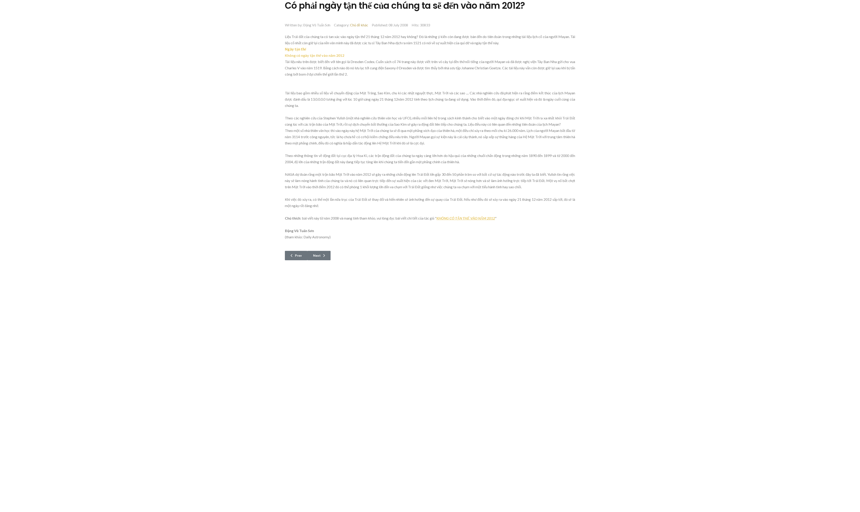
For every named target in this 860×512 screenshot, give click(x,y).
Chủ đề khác (359, 25)
